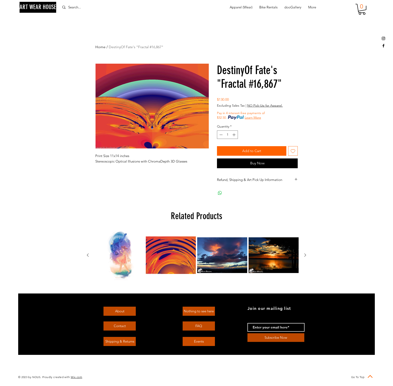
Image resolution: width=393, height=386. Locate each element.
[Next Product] (305, 255)
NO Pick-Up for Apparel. (265, 105)
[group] (196, 255)
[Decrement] (220, 135)
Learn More (253, 117)
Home (100, 47)
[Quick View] (119, 255)
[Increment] (234, 135)
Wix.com (76, 377)
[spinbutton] (227, 135)
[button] (361, 9)
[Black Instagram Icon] (383, 38)
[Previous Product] (88, 255)
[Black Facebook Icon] (383, 45)
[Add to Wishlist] (293, 151)
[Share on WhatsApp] (220, 193)
